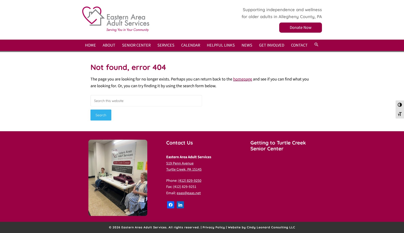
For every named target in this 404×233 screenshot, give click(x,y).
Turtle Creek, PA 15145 (184, 169)
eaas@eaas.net (189, 193)
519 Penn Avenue (180, 163)
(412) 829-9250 (189, 180)
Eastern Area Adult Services (115, 19)
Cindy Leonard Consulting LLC (271, 227)
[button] (316, 45)
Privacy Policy (214, 227)
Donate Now (300, 28)
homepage (242, 79)
